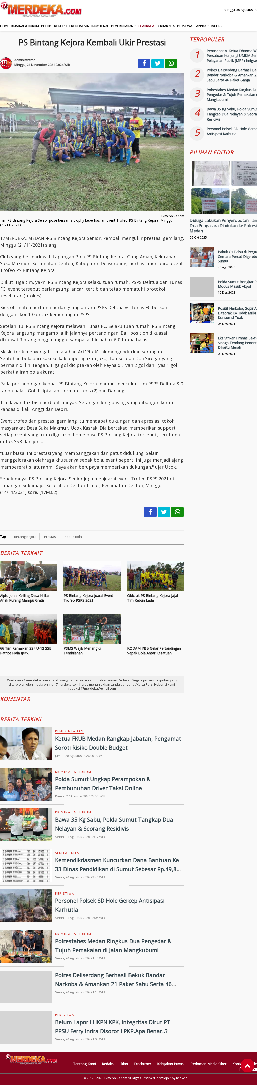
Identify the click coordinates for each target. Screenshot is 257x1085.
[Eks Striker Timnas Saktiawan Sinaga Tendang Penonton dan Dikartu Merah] (202, 345)
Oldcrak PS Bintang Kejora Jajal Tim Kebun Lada (152, 598)
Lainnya (200, 26)
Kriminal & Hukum (25, 26)
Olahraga (146, 26)
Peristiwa (184, 26)
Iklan (124, 1063)
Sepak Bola (73, 536)
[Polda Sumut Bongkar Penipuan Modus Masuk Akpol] (202, 289)
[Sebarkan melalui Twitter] (157, 63)
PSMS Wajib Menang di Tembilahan (82, 651)
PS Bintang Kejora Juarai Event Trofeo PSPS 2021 (88, 598)
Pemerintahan (122, 26)
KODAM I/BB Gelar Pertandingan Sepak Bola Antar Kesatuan (154, 651)
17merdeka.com (115, 1078)
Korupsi (60, 26)
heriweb (182, 1078)
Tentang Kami (84, 1063)
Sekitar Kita (166, 26)
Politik (46, 26)
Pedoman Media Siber (208, 1063)
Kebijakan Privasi (170, 1063)
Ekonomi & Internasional (89, 26)
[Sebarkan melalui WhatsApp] (171, 63)
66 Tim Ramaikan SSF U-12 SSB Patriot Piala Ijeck (26, 651)
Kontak (238, 1063)
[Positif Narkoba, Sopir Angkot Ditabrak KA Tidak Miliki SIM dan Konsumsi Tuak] (202, 315)
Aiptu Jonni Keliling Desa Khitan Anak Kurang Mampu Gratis (25, 598)
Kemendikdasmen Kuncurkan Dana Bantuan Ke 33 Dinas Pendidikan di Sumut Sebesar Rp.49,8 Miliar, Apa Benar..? (117, 868)
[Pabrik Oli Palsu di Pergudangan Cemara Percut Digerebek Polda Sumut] (202, 259)
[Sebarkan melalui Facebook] (144, 63)
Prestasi (50, 536)
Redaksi (108, 1063)
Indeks (216, 26)
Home (4, 26)
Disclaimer (142, 1063)
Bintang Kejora (25, 536)
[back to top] (247, 1065)
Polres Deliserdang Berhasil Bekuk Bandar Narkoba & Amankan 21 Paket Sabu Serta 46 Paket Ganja (113, 983)
